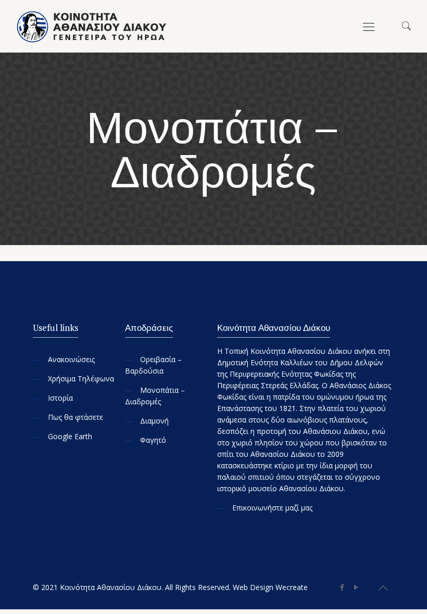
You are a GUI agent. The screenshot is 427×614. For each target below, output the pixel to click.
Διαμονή (154, 421)
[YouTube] (356, 587)
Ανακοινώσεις (71, 359)
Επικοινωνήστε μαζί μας (272, 508)
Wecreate (291, 587)
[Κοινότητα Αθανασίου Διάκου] (93, 26)
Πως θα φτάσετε (75, 417)
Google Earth (70, 436)
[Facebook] (342, 587)
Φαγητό (153, 440)
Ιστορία (60, 398)
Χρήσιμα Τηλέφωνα (81, 378)
